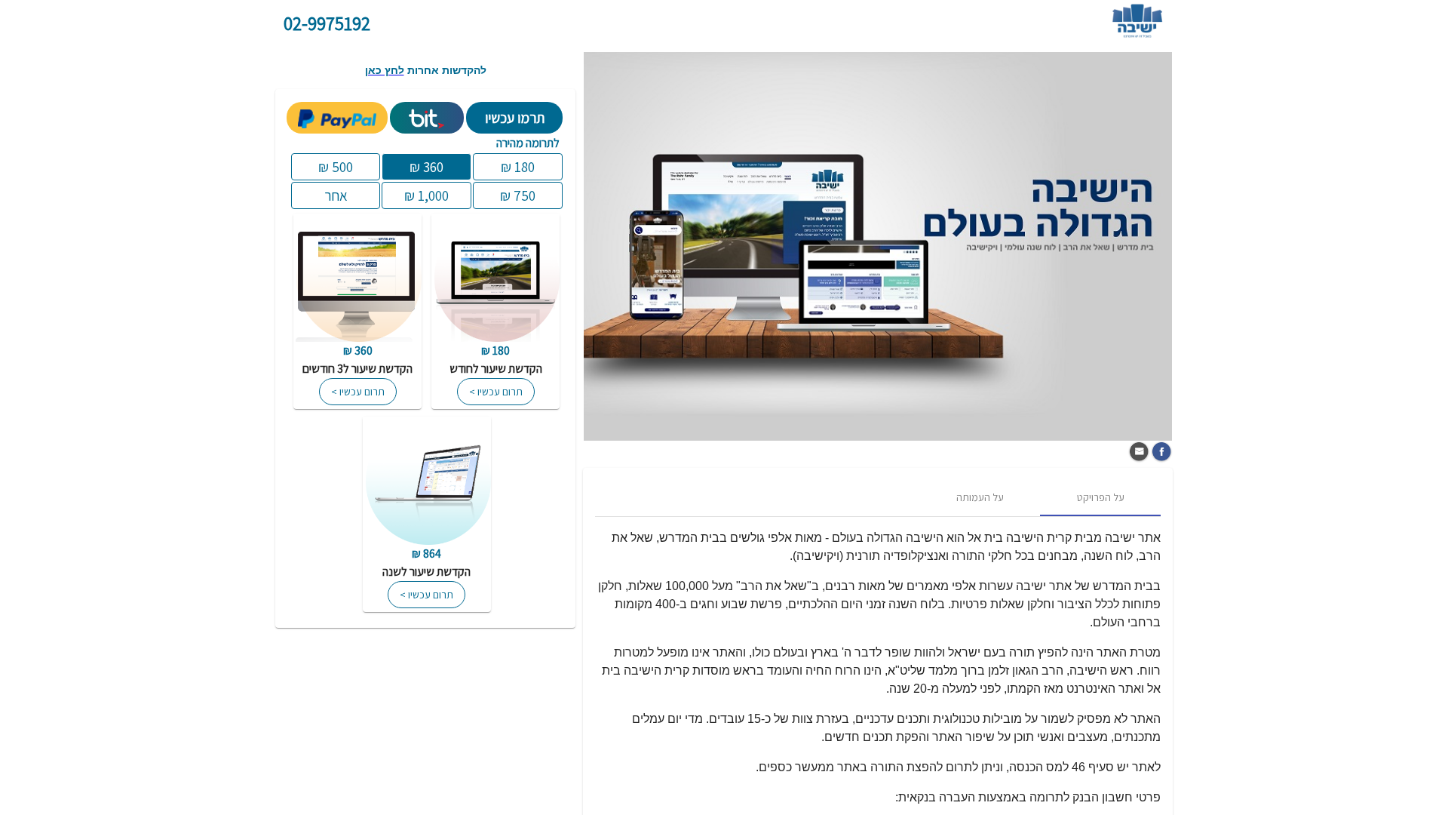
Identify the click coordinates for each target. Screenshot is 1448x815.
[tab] (1100, 498)
